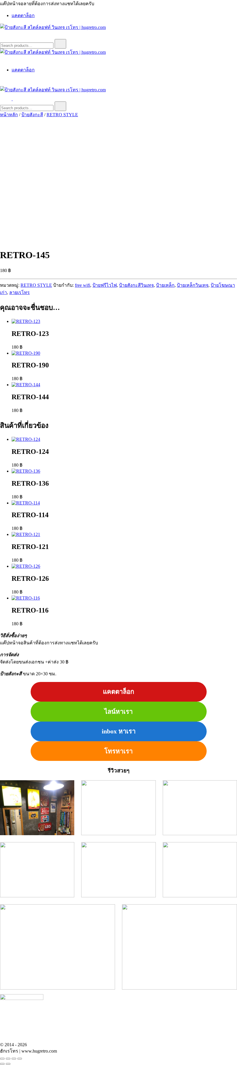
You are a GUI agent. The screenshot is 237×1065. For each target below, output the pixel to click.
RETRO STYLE (62, 114)
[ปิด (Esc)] (19, 1059)
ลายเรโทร (19, 292)
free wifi (82, 285)
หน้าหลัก (9, 114)
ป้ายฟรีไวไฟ (104, 285)
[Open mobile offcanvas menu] (15, 98)
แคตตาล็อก (23, 15)
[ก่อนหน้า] (2, 1064)
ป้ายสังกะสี (32, 114)
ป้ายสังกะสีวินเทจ (136, 285)
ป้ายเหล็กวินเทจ (192, 285)
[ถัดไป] (8, 1064)
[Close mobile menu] (2, 58)
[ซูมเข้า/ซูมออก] (2, 1059)
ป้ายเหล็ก (165, 285)
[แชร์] (14, 1059)
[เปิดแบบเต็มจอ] (8, 1059)
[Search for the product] (60, 44)
